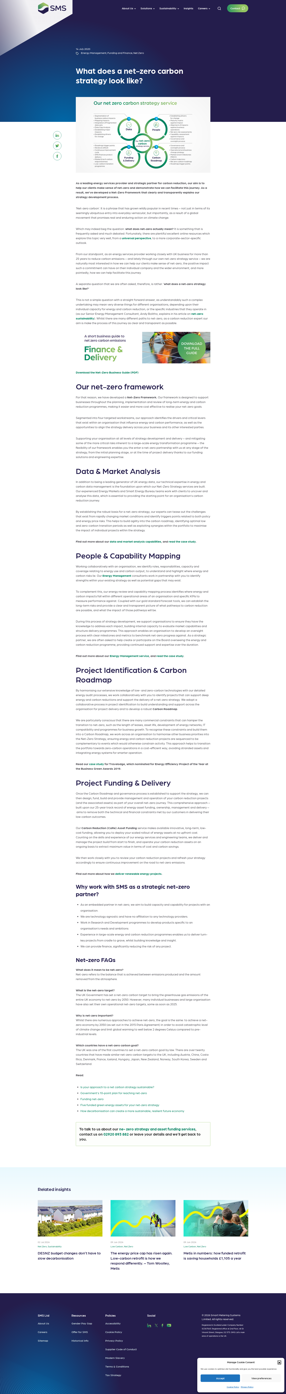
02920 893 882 (116, 1134)
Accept (220, 1378)
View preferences (261, 1378)
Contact (235, 8)
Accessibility (113, 1323)
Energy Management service (129, 655)
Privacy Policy (247, 1387)
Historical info (80, 1340)
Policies (110, 1315)
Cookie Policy (233, 1387)
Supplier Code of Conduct (121, 1349)
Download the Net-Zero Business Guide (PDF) (107, 372)
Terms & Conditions (117, 1366)
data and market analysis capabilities (135, 541)
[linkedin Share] (57, 135)
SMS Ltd (43, 1315)
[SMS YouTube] (169, 1325)
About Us (43, 1323)
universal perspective (136, 238)
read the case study (182, 541)
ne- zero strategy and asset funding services (157, 1129)
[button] (279, 1362)
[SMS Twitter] (156, 1325)
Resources (79, 1315)
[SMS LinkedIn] (149, 1325)
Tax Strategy (113, 1375)
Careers (42, 1331)
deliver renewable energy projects (138, 873)
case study (96, 764)
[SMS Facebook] (162, 1325)
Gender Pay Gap (82, 1323)
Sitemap (43, 1340)
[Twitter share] (57, 146)
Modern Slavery (115, 1357)
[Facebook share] (57, 156)
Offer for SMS (80, 1331)
